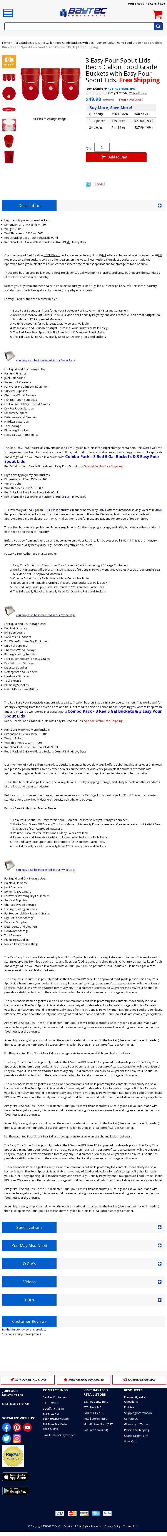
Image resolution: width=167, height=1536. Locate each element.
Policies (129, 1407)
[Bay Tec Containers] (83, 18)
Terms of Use (131, 1526)
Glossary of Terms (136, 1424)
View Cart (130, 1441)
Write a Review (138, 93)
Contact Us (131, 1419)
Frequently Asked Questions (135, 1399)
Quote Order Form (136, 1436)
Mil (68, 242)
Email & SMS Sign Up (15, 1403)
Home (6, 43)
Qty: (89, 148)
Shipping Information (138, 1413)
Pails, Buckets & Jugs (26, 43)
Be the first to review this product (24, 1329)
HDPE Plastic (51, 255)
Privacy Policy (112, 1526)
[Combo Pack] (9, 62)
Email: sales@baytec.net (59, 1435)
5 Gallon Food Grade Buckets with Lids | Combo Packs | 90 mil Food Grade (92, 43)
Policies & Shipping (136, 1430)
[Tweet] (88, 186)
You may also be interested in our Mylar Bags (45, 360)
